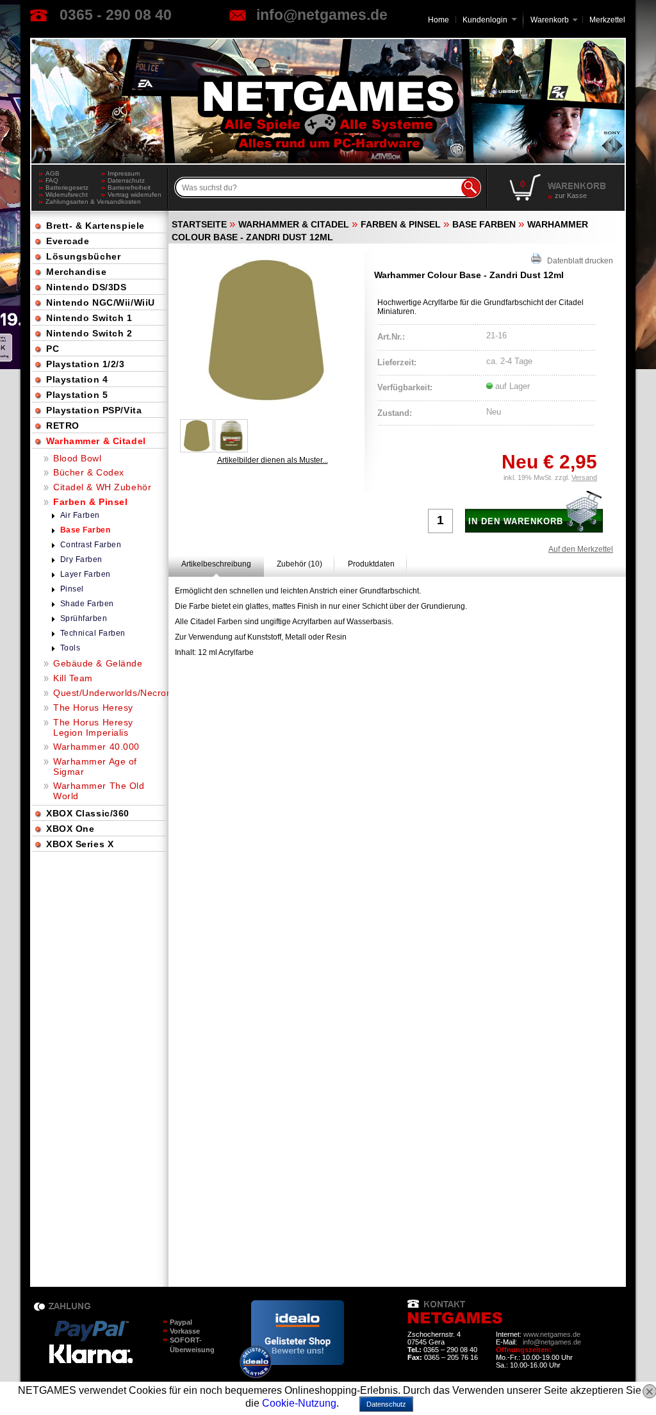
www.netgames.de (551, 1334)
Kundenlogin (490, 19)
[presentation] (216, 564)
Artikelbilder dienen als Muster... (272, 460)
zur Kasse (571, 195)
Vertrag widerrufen (134, 194)
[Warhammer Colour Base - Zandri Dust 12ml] (266, 330)
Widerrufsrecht (66, 194)
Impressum (124, 173)
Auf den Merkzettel (580, 549)
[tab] (216, 564)
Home (438, 19)
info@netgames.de (322, 14)
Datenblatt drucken (577, 260)
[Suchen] (470, 187)
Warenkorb (549, 18)
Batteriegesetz (66, 187)
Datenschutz (126, 180)
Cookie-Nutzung (299, 1403)
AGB (52, 173)
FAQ (51, 180)
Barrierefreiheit (129, 187)
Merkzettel (607, 19)
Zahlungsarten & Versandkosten (73, 201)
